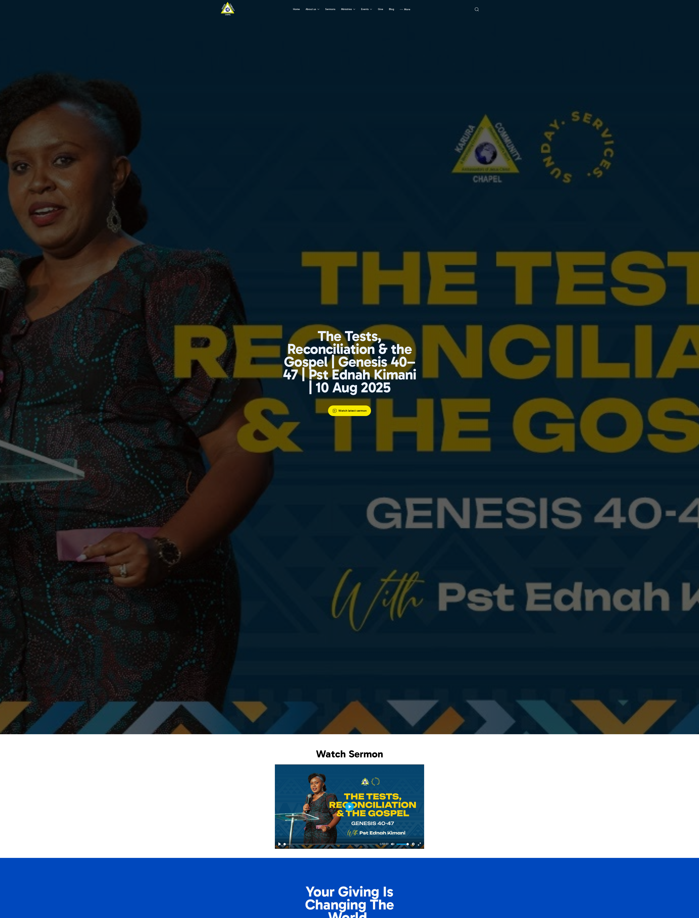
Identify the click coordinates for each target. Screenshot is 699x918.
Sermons (330, 9)
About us (311, 9)
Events (365, 9)
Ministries (346, 9)
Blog (391, 9)
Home (296, 9)
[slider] (330, 844)
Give (380, 9)
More (407, 9)
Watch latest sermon (352, 410)
